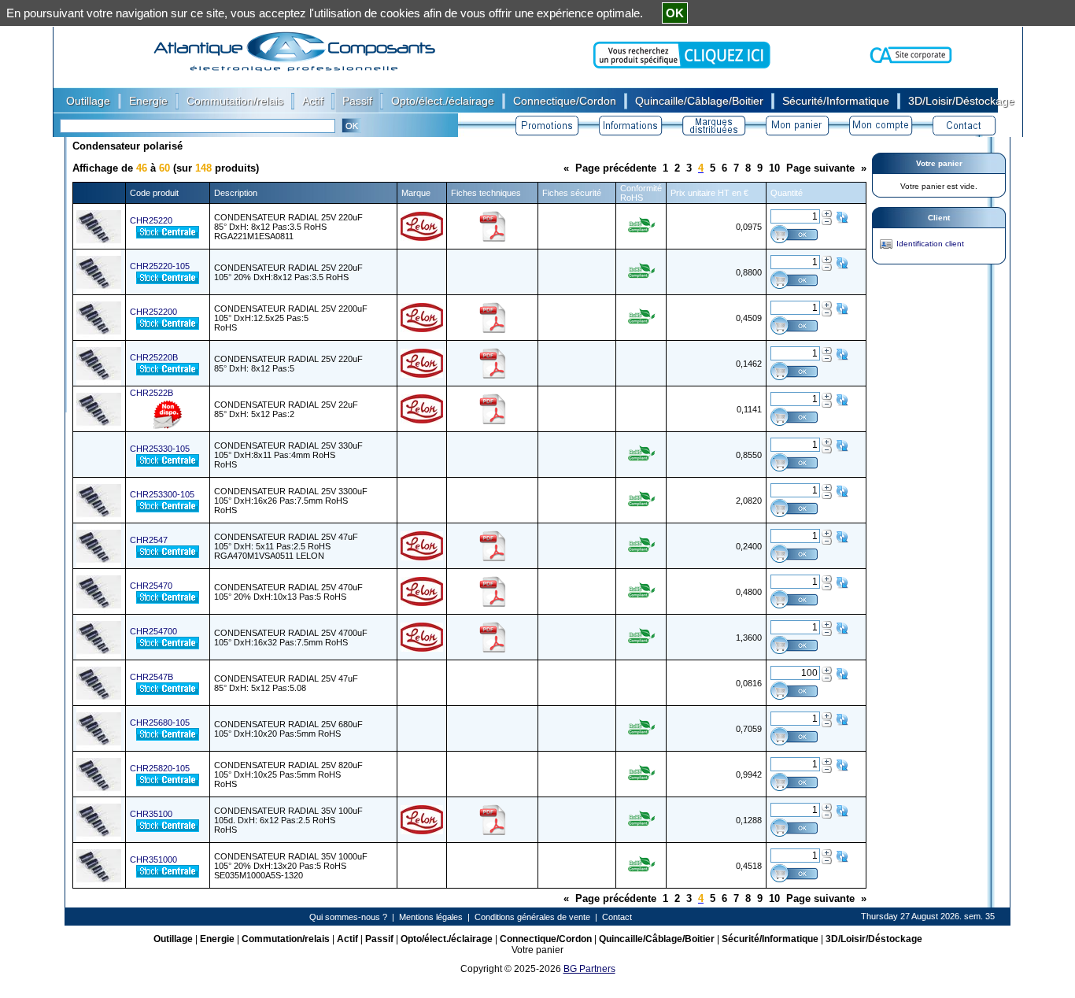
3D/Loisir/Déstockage (874, 938)
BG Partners (589, 968)
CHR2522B (151, 392)
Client (939, 217)
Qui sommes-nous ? (348, 917)
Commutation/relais (286, 938)
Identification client (930, 243)
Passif (379, 938)
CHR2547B (151, 677)
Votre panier (939, 163)
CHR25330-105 (160, 448)
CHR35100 (151, 814)
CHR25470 (151, 585)
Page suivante (820, 168)
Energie (217, 938)
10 (774, 168)
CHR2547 (149, 540)
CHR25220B (154, 357)
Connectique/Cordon (546, 938)
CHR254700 (153, 631)
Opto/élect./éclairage (447, 938)
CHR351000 (153, 859)
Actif (347, 938)
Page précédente (615, 168)
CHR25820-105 (160, 768)
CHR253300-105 (162, 494)
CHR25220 (151, 220)
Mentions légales (431, 917)
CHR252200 (153, 311)
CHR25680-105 (160, 722)
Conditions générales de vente (532, 917)
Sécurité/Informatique (770, 938)
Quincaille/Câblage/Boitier (657, 938)
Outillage (173, 938)
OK (675, 13)
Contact (617, 917)
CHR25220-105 (160, 266)
